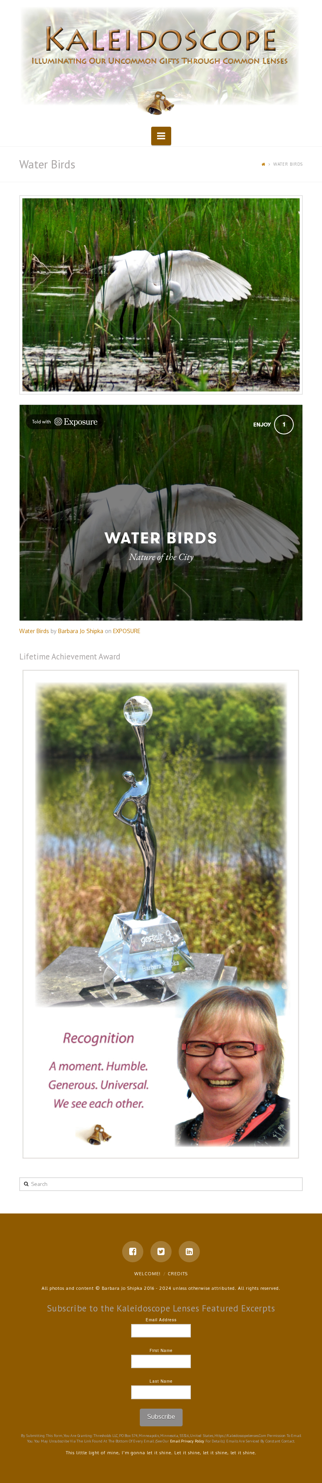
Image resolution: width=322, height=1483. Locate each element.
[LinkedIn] (189, 1251)
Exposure (126, 631)
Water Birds (34, 631)
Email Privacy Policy (187, 1441)
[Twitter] (161, 1251)
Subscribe (161, 1416)
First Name (161, 1350)
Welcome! (147, 1273)
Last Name (161, 1381)
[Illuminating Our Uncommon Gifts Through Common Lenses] (161, 62)
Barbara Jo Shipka (80, 631)
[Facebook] (132, 1251)
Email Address (161, 1319)
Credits (178, 1273)
